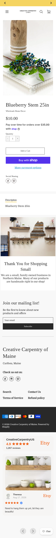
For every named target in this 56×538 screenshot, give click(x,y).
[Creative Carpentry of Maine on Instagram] (11, 380)
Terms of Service (13, 398)
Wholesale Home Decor (16, 111)
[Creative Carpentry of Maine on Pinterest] (18, 380)
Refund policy (36, 398)
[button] (25, 151)
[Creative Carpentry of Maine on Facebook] (5, 380)
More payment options (28, 167)
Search (7, 392)
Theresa (17, 494)
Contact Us (34, 392)
